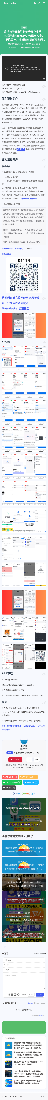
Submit (39, 994)
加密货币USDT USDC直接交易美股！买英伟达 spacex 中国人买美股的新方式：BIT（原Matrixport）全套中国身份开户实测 (28, 1045)
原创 (9, 753)
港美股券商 (10, 777)
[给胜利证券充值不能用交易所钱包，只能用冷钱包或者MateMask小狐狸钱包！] (44, 298)
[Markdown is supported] (6, 994)
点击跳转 (28, 248)
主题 (42, 1096)
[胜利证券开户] (44, 160)
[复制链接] (36, 759)
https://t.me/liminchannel (30, 92)
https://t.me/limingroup (12, 88)
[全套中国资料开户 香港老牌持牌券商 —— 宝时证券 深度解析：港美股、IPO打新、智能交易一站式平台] (9, 1054)
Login (31, 994)
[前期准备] (44, 166)
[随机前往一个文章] (35, 3)
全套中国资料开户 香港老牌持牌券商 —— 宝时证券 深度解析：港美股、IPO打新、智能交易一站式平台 (28, 1054)
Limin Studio (29, 768)
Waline (41, 1015)
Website (7, 970)
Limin (20, 1096)
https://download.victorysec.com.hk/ (18, 685)
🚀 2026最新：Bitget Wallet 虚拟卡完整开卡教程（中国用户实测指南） (28, 1082)
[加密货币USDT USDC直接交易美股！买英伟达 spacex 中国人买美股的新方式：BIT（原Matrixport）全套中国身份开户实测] (9, 1045)
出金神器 (9, 788)
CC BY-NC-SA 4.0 (33, 765)
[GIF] (12, 994)
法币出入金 (32, 782)
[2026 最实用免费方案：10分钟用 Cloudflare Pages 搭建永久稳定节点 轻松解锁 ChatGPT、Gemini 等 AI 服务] (9, 1073)
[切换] (44, 3)
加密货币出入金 (28, 777)
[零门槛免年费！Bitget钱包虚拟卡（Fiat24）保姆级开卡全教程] (9, 1064)
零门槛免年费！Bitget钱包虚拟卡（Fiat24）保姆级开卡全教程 (28, 1063)
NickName (7, 960)
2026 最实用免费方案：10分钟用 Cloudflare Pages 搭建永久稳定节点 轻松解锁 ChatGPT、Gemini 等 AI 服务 (28, 1073)
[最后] (44, 703)
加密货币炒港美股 (12, 782)
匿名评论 (37, 954)
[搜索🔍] (40, 3)
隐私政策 (43, 954)
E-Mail (6, 965)
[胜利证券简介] (44, 99)
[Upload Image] (15, 994)
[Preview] (18, 994)
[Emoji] (9, 994)
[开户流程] (44, 342)
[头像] (24, 740)
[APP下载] (44, 674)
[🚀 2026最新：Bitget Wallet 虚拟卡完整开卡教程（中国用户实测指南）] (9, 1083)
